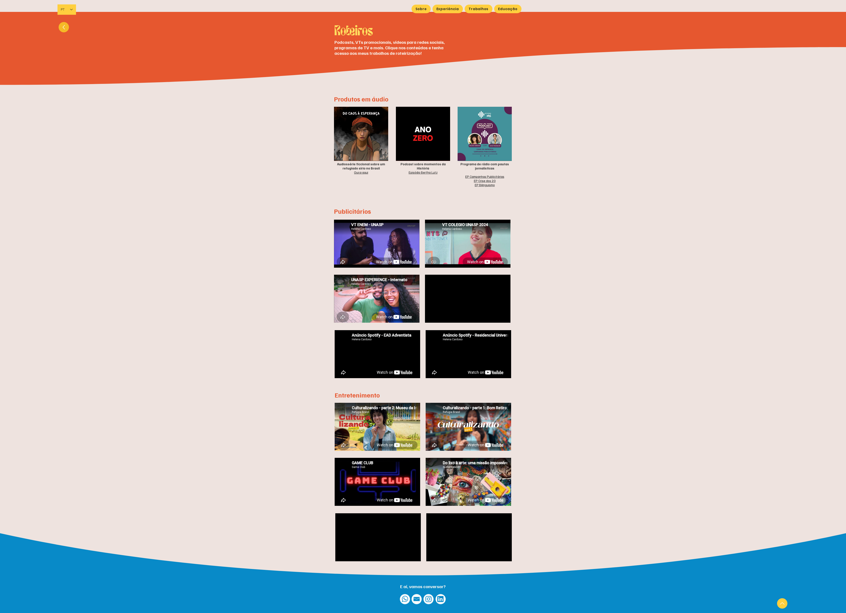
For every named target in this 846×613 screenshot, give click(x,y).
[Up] (782, 603)
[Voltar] (64, 27)
